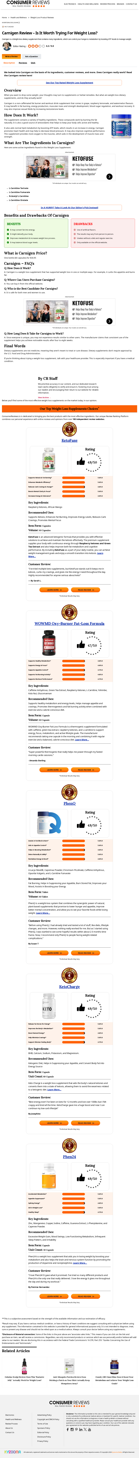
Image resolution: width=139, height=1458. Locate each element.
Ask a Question (31, 56)
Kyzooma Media (117, 1452)
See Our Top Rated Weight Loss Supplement (69, 82)
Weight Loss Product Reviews (42, 17)
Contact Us (131, 4)
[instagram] (72, 1429)
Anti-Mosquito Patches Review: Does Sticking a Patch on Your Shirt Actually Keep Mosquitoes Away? (69, 1380)
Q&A (33, 62)
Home (4, 17)
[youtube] (89, 1429)
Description (9, 62)
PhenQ (69, 803)
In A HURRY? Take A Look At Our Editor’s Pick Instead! (69, 207)
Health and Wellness (88, 4)
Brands (120, 4)
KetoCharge (69, 986)
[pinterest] (76, 1429)
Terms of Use (42, 1424)
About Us (9, 1428)
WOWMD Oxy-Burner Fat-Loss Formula (69, 623)
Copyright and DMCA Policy (48, 1419)
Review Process (107, 4)
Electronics (70, 4)
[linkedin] (80, 1429)
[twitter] (85, 1429)
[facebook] (67, 1429)
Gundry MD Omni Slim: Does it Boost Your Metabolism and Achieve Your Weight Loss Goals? (114, 1380)
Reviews (23, 62)
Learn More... (82, 739)
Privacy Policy (42, 1441)
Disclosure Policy (44, 1437)
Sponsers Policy (43, 1428)
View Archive (44, 397)
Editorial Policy (43, 1432)
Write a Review (11, 56)
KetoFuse (70, 440)
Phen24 (69, 1156)
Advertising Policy (44, 1415)
